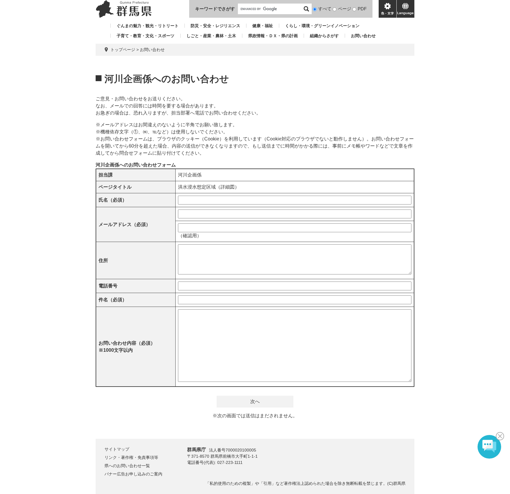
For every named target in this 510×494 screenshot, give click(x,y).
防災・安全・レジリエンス (215, 26)
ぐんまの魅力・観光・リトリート (148, 26)
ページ (344, 8)
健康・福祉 (262, 26)
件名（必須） (113, 299)
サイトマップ (116, 449)
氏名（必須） (113, 199)
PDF (362, 8)
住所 (103, 260)
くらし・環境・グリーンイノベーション (322, 26)
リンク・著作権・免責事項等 (131, 457)
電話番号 (108, 285)
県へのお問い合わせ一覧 (127, 465)
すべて (324, 8)
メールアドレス (125, 224)
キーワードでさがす (215, 8)
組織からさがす (324, 36)
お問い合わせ (363, 36)
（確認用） (190, 235)
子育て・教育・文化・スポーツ (145, 36)
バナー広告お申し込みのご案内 (133, 474)
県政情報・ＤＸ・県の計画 (273, 36)
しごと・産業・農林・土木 (211, 36)
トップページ (122, 49)
